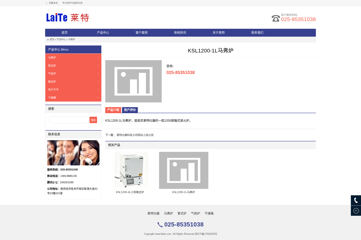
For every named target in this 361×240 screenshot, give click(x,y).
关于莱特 (219, 32)
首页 (64, 32)
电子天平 (53, 89)
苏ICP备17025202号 (206, 233)
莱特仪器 (153, 213)
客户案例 (142, 32)
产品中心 (103, 32)
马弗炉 (71, 39)
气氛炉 (52, 73)
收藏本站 (53, 3)
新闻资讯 (180, 32)
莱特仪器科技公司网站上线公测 (135, 134)
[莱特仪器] (75, 17)
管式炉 (52, 65)
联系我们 (257, 32)
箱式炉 (52, 81)
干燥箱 (52, 97)
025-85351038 (298, 19)
